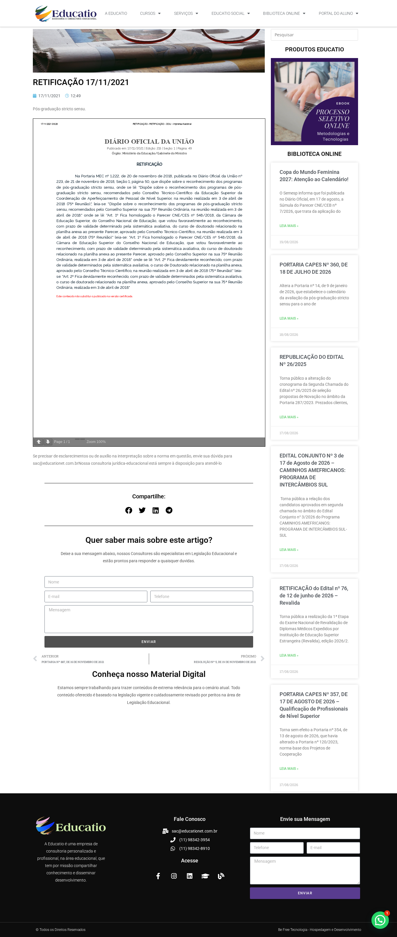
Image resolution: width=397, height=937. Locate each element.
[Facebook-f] (158, 876)
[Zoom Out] (77, 439)
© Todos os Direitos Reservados (60, 930)
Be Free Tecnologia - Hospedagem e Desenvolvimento (319, 930)
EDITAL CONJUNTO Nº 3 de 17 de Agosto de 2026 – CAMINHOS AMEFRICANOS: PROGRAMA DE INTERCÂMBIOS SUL (313, 470)
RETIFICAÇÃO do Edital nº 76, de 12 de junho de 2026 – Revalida (314, 595)
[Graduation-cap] (205, 876)
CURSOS (147, 13)
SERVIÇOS (183, 13)
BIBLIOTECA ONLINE (281, 13)
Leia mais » (289, 226)
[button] (129, 510)
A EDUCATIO (116, 13)
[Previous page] (38, 442)
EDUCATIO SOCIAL (228, 13)
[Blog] (221, 876)
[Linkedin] (189, 876)
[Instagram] (174, 876)
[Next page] (48, 442)
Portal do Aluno (336, 13)
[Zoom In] (82, 439)
